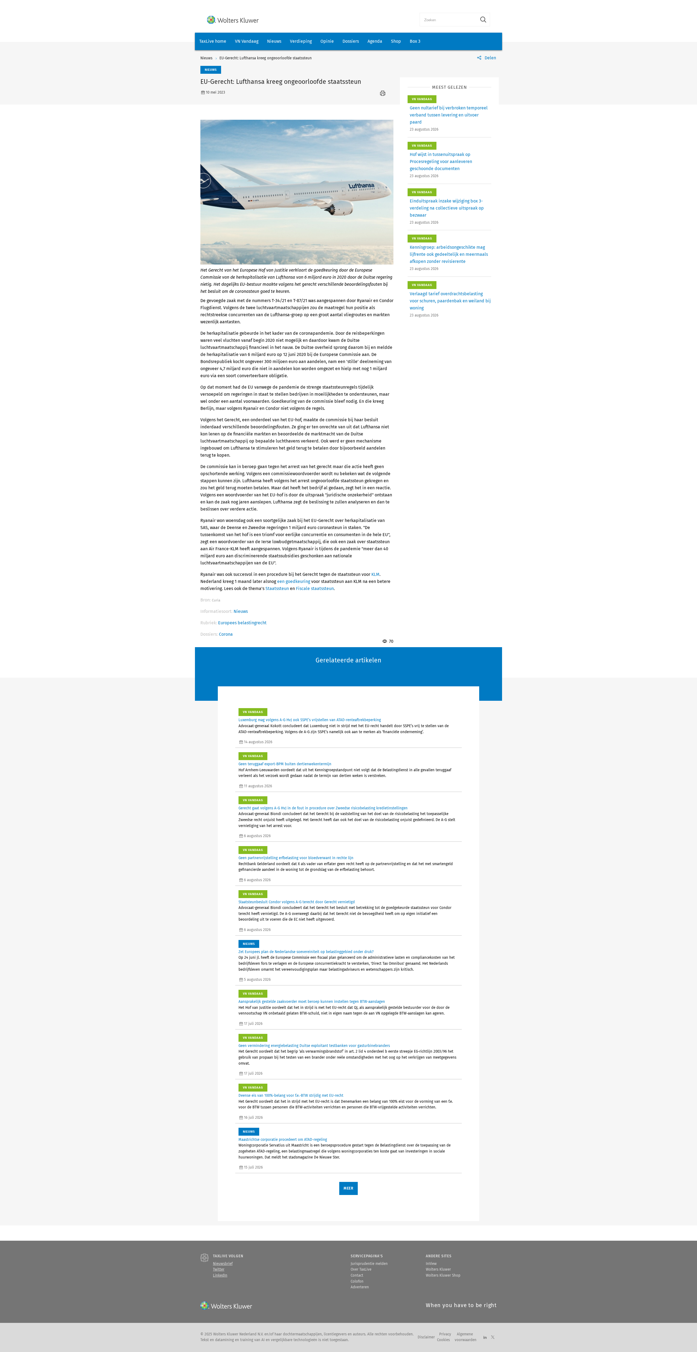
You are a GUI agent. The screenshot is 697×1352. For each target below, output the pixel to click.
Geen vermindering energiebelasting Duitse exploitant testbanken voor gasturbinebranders (314, 1046)
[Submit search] (483, 19)
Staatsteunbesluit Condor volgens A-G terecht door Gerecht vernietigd (297, 902)
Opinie (327, 41)
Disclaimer (426, 1337)
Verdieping (301, 41)
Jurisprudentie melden (369, 1264)
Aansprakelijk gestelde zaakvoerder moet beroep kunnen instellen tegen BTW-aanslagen (312, 1002)
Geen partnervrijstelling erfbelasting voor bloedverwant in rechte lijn (296, 858)
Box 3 (415, 41)
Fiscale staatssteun (315, 588)
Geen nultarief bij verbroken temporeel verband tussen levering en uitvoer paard (449, 115)
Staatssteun (277, 588)
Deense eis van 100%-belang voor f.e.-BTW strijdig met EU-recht (291, 1095)
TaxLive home (212, 41)
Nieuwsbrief (223, 1264)
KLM (375, 574)
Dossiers (351, 41)
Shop (396, 41)
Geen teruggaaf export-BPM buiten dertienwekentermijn (285, 764)
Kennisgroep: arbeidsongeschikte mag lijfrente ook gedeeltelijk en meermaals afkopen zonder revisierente (449, 254)
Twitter (218, 1269)
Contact (357, 1275)
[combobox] (448, 19)
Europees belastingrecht (242, 622)
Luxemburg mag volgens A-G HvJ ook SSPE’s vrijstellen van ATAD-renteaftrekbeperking (310, 720)
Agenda (375, 41)
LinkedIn (220, 1275)
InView (431, 1264)
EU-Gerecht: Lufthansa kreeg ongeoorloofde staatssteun (265, 58)
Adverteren (360, 1287)
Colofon (357, 1281)
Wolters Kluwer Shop (443, 1275)
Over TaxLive (361, 1269)
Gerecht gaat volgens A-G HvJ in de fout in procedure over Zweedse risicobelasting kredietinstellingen (323, 808)
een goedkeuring (293, 581)
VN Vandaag (246, 41)
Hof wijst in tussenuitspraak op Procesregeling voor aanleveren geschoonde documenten (441, 161)
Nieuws (274, 41)
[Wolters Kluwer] (233, 20)
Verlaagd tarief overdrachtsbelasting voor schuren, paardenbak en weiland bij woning (450, 301)
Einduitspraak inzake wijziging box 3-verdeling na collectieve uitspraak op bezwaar (447, 208)
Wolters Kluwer (438, 1269)
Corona (226, 634)
